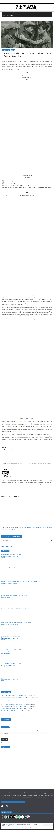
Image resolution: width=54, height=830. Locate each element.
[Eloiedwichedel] (25, 816)
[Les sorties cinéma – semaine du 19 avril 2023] (10, 560)
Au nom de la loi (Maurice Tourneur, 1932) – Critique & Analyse (14, 702)
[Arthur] (16, 816)
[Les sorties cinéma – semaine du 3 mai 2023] (10, 683)
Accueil (3, 12)
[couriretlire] (28, 816)
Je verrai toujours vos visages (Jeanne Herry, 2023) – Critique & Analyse (16, 622)
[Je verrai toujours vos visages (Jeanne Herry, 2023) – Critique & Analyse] (10, 629)
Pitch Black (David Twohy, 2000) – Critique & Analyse (12, 715)
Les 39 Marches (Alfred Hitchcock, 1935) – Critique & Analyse (14, 708)
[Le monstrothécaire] (22, 816)
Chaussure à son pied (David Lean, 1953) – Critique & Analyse (14, 699)
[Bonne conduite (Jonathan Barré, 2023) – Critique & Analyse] (10, 601)
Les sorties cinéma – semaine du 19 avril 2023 (11, 554)
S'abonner (4, 739)
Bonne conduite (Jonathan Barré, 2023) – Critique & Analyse (14, 595)
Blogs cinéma (10, 15)
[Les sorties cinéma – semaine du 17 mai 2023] (10, 670)
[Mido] (8, 816)
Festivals (41, 12)
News (27, 12)
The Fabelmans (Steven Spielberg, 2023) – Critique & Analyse (14, 608)
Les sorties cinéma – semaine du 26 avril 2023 (11, 649)
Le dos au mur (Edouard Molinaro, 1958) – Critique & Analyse (14, 695)
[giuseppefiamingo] (2, 816)
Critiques (8, 12)
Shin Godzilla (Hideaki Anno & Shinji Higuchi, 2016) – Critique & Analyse (16, 567)
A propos (47, 12)
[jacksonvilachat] (14, 816)
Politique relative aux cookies (37, 827)
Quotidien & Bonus (34, 12)
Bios (20, 12)
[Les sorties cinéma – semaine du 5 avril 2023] (10, 642)
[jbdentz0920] (19, 816)
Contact (4, 15)
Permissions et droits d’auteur (28, 797)
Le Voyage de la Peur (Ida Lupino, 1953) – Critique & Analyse (14, 704)
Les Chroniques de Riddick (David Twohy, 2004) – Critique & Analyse (15, 713)
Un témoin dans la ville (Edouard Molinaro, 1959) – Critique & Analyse (16, 697)
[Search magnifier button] (51, 540)
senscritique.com (43, 189)
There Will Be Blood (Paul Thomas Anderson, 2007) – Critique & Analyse (40, 464)
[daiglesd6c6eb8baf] (5, 816)
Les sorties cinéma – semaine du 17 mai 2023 (11, 663)
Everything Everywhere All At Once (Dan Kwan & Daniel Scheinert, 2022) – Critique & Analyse (20, 581)
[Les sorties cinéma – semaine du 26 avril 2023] (10, 656)
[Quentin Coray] (11, 816)
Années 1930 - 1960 (6, 50)
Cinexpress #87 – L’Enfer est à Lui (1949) (13, 463)
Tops (23, 12)
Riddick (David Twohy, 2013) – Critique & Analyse (11, 710)
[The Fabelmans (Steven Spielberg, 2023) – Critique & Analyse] (10, 615)
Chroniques (15, 12)
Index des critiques (6, 546)
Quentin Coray (12, 58)
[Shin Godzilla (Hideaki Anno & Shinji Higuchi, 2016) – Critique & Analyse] (10, 574)
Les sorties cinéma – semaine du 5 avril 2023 (10, 636)
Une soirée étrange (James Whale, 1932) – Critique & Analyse (14, 706)
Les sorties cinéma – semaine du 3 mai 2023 (10, 677)
